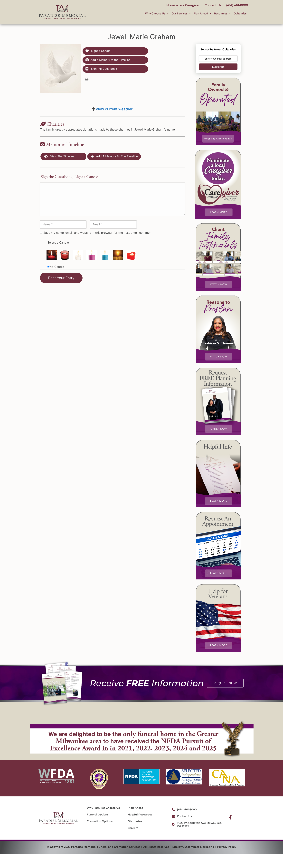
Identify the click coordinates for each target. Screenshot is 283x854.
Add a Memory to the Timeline (110, 60)
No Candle (56, 266)
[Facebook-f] (230, 817)
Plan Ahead (201, 13)
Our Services (180, 13)
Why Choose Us (155, 13)
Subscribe (218, 66)
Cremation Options (100, 821)
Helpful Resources (140, 814)
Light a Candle (100, 50)
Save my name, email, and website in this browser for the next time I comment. (98, 232)
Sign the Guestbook (103, 68)
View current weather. (114, 109)
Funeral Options (97, 814)
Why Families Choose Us (103, 807)
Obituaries (240, 13)
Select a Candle (58, 242)
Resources (220, 13)
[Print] (87, 79)
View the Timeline (62, 156)
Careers (133, 828)
